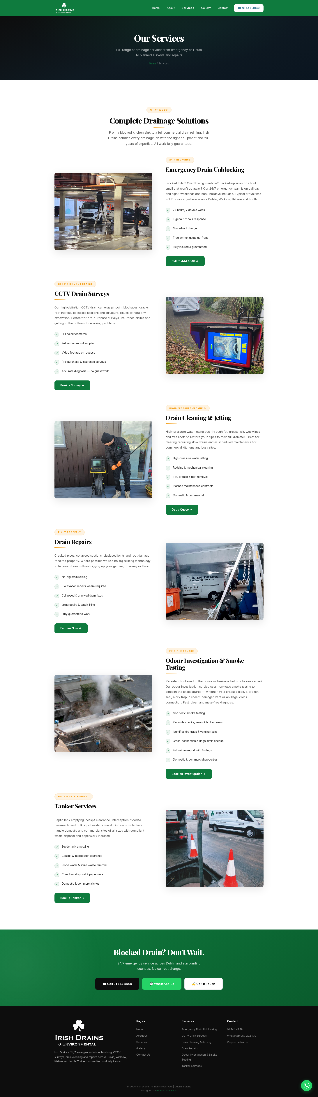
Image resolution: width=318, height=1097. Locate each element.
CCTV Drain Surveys (194, 1035)
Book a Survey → (72, 385)
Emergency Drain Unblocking (199, 1029)
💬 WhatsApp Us (162, 983)
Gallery (206, 8)
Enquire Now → (71, 628)
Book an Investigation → (189, 774)
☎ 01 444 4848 (249, 8)
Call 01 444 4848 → (185, 261)
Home (156, 8)
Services (188, 8)
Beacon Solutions (166, 1090)
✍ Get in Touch (203, 983)
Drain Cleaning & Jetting (196, 1042)
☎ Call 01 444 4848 (117, 983)
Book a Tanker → (72, 898)
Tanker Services (192, 1065)
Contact (223, 8)
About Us (142, 1035)
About (171, 8)
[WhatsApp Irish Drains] (306, 1084)
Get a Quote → (182, 509)
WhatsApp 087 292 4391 (242, 1035)
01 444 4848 (235, 1029)
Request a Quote (237, 1042)
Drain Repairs (190, 1048)
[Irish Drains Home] (64, 8)
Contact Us (143, 1054)
